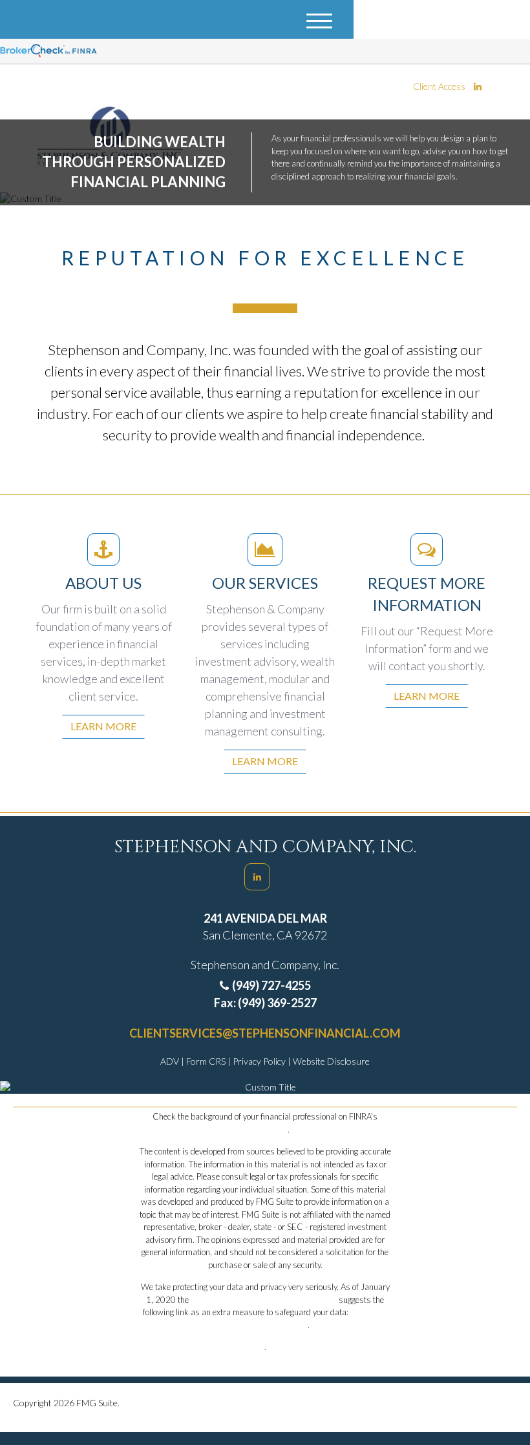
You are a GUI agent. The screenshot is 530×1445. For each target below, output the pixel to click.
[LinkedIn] (478, 86)
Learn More (103, 726)
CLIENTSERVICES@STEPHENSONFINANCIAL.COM (265, 1033)
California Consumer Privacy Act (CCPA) (264, 1300)
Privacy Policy (260, 1061)
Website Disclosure (331, 1061)
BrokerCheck (264, 1129)
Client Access (439, 86)
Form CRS (207, 1061)
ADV (170, 1061)
